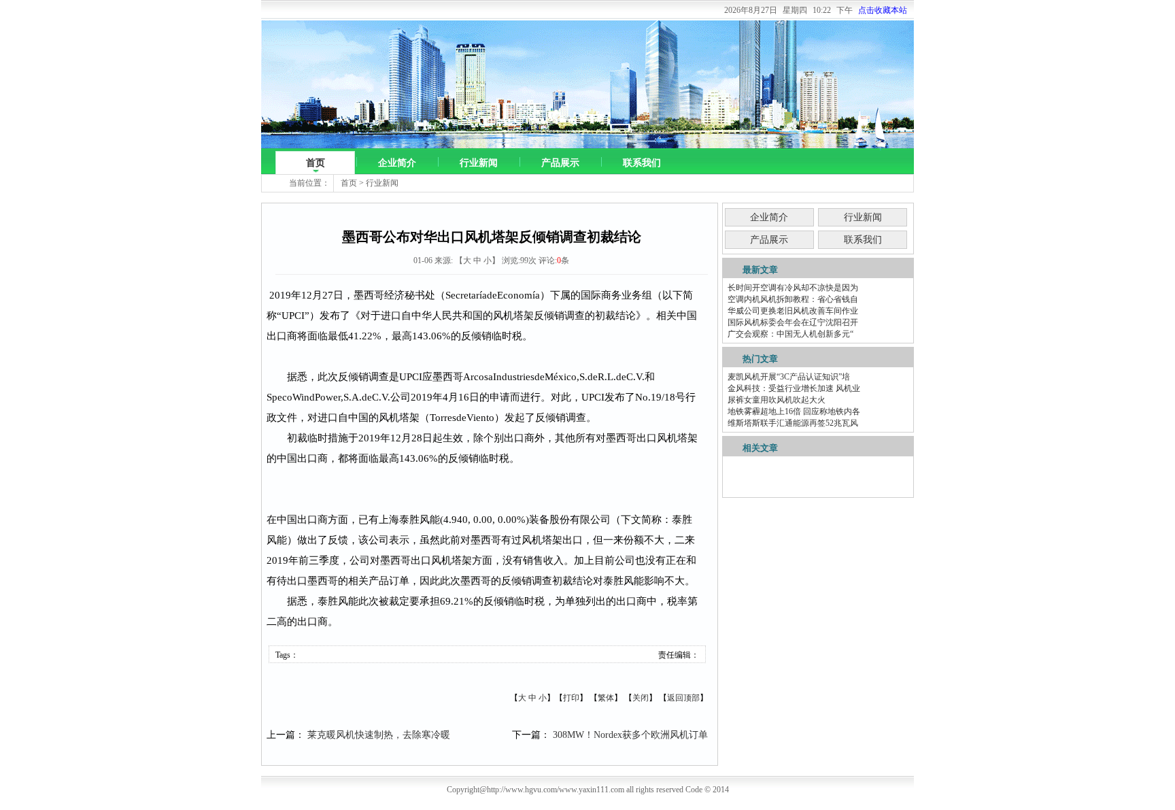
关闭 (640, 698)
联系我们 (642, 163)
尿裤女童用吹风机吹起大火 (776, 400)
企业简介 (397, 163)
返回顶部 (683, 698)
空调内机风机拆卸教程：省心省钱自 (793, 299)
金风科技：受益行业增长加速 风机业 (794, 388)
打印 (571, 698)
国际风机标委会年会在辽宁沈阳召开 (793, 322)
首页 (315, 163)
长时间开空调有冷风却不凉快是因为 (793, 287)
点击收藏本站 (882, 10)
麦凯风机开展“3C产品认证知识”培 (789, 377)
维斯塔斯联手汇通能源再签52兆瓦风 (793, 423)
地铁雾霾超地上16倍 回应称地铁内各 (794, 411)
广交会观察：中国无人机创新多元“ (790, 334)
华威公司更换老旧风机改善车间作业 (793, 311)
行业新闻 (479, 163)
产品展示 (560, 163)
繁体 (606, 698)
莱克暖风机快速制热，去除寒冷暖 (378, 735)
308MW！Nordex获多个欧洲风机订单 (630, 735)
